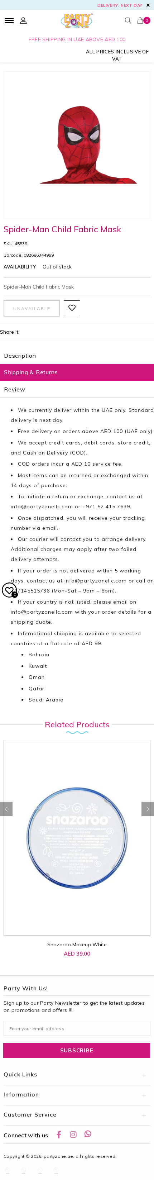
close (148, 5)
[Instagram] (73, 1134)
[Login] (23, 20)
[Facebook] (58, 1134)
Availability (20, 267)
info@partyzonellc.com (42, 506)
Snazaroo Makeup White (77, 944)
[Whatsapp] (87, 1134)
